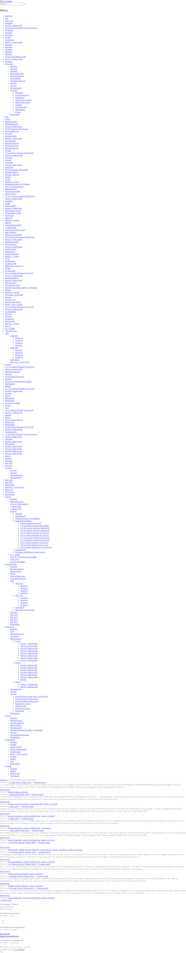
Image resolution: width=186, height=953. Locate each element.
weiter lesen (5, 789)
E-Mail (7, 203)
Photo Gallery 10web (13, 213)
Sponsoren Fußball (12, 403)
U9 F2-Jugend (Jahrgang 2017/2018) (19, 427)
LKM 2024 (14, 347)
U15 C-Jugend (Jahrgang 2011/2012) (19, 273)
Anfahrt (8, 177)
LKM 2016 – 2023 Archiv (19, 362)
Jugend (7, 326)
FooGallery (9, 30)
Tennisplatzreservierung (14, 376)
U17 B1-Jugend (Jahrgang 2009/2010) (20, 196)
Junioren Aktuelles (21, 804)
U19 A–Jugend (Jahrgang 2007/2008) (34, 525)
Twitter (8, 119)
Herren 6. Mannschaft (13, 309)
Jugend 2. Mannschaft (13, 126)
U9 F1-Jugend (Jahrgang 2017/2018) (19, 410)
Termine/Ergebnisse (13, 302)
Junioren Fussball (11, 254)
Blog (6, 117)
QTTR (7, 258)
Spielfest (18, 105)
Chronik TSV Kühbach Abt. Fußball (18, 381)
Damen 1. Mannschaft (13, 412)
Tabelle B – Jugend (12, 220)
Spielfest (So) (10, 299)
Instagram (9, 162)
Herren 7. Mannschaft (13, 369)
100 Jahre (14, 90)
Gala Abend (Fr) (11, 189)
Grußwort (14, 71)
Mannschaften (10, 206)
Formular (8, 133)
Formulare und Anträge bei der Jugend (30, 552)
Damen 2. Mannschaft (13, 429)
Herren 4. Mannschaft (13, 239)
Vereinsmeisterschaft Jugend (16, 169)
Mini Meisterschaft (12, 285)
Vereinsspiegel (16, 88)
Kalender (13, 473)
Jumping (8, 364)
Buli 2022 (9, 480)
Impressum (9, 215)
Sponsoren (9, 167)
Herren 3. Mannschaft (13, 198)
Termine (13, 85)
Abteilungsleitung (12, 124)
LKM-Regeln (14, 359)
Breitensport (10, 321)
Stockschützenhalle (12, 191)
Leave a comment (21, 792)
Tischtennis (9, 40)
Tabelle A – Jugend (12, 181)
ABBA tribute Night (22, 102)
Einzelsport (9, 319)
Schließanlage (15, 78)
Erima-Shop (9, 492)
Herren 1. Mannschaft (13, 59)
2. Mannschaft (10, 263)
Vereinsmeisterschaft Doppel (16, 129)
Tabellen (8, 222)
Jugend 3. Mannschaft (13, 165)
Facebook (9, 23)
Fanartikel (9, 49)
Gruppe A (19, 338)
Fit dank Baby (10, 270)
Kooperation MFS (36, 804)
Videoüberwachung (17, 80)
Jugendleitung (10, 141)
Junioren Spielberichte (31, 816)
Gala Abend (19, 97)
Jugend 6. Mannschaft (13, 280)
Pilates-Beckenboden (13, 234)
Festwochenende (22, 95)
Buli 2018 (9, 482)
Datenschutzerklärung (9, 936)
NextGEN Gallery (11, 172)
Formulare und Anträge (14, 295)
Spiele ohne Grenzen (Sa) (15, 230)
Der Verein (9, 64)
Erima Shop (9, 422)
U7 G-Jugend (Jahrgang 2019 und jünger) (21, 434)
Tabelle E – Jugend (12, 323)
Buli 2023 (9, 465)
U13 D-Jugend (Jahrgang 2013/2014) (19, 307)
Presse (18, 112)
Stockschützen (11, 136)
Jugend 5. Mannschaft (13, 246)
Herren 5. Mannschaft (13, 275)
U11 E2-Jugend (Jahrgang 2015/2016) (19, 388)
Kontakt (8, 37)
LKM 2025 (14, 335)
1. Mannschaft (10, 227)
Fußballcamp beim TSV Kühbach (17, 184)
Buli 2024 (9, 463)
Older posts (6, 900)
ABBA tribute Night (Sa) (14, 266)
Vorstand (13, 68)
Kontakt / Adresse (12, 174)
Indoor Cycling (10, 194)
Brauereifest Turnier (13, 210)
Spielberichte (10, 261)
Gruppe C (19, 343)
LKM (6, 333)
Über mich (9, 20)
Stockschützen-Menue (14, 420)
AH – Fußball (10, 328)
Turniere (8, 374)
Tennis (7, 179)
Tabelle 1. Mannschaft (13, 42)
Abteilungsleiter (11, 121)
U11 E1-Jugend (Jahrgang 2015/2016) (19, 367)
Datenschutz (10, 251)
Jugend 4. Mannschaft (13, 208)
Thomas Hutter (40, 782)
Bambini (8, 379)
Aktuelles (8, 32)
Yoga (7, 408)
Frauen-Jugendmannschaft (15, 56)
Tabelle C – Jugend (12, 256)
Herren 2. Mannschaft (13, 155)
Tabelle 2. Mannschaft (13, 138)
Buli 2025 (9, 460)
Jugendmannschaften (13, 225)
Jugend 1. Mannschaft (13, 25)
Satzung (13, 83)
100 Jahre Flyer (21, 107)
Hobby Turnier (10, 249)
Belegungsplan (16, 477)
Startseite (9, 16)
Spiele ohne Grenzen (23, 100)
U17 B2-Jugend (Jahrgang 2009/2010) (20, 237)
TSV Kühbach (20, 949)
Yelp (6, 18)
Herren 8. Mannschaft (13, 391)
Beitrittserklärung (17, 76)
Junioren (8, 297)
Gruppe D (19, 345)
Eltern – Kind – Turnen (14, 304)
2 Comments (46, 828)
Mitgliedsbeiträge (17, 73)
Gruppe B (19, 340)
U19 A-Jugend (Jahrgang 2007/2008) (19, 153)
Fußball (8, 290)
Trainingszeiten (11, 244)
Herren (8, 396)
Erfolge (8, 268)
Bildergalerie (20, 109)
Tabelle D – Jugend (12, 292)
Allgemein (9, 218)
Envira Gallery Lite (12, 131)
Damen (8, 417)
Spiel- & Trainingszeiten (14, 186)
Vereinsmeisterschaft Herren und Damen (21, 28)
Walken (8, 386)
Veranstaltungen (16, 475)
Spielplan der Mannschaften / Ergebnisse (21, 287)
